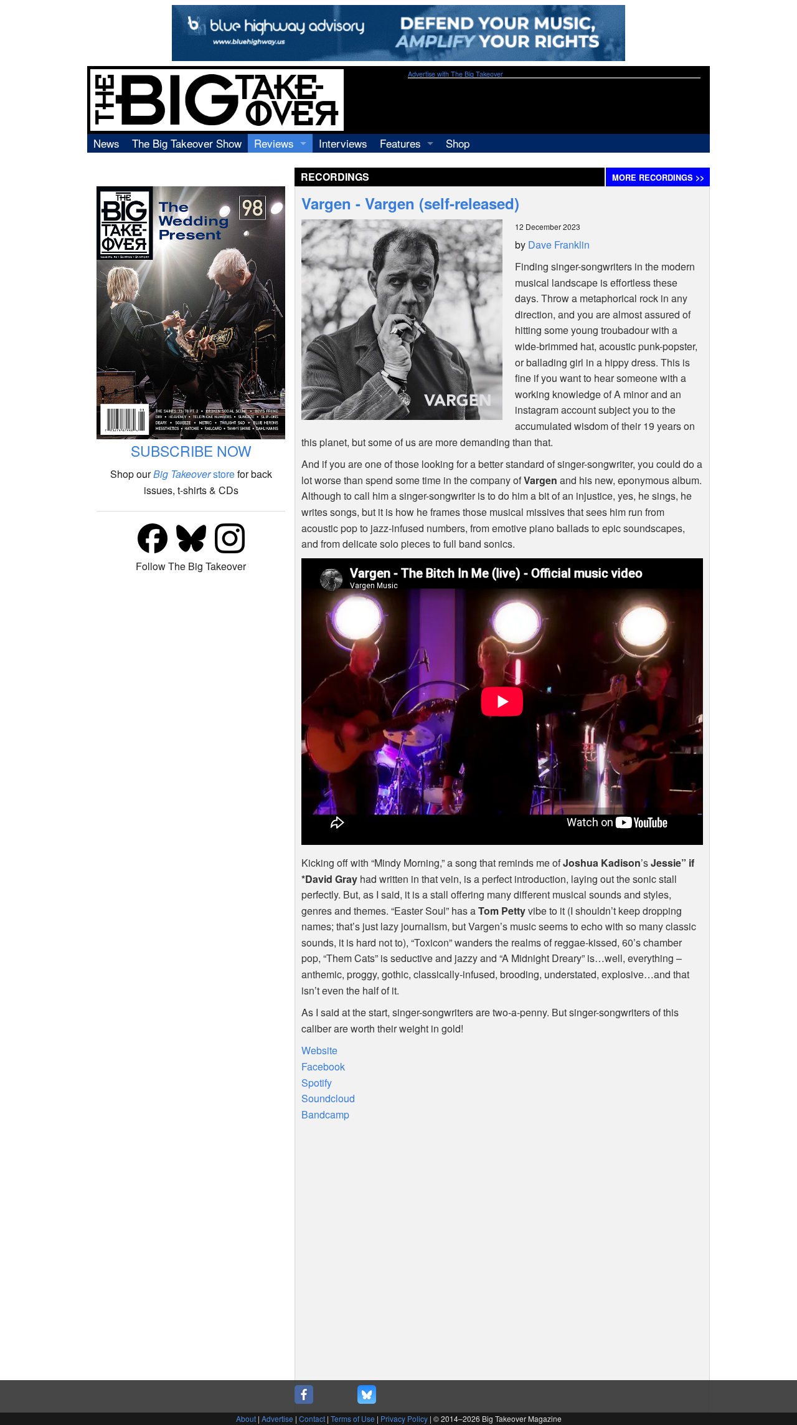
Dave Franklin (559, 244)
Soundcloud (328, 1098)
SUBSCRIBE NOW (191, 451)
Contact (312, 1418)
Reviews (274, 143)
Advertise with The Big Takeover (455, 74)
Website (319, 1050)
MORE (658, 177)
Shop (457, 143)
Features (400, 143)
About (246, 1418)
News (106, 143)
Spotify (316, 1082)
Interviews (343, 143)
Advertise (277, 1418)
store (194, 474)
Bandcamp (325, 1114)
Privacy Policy (404, 1418)
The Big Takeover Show (187, 143)
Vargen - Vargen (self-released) (410, 203)
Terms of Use (353, 1418)
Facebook (323, 1066)
